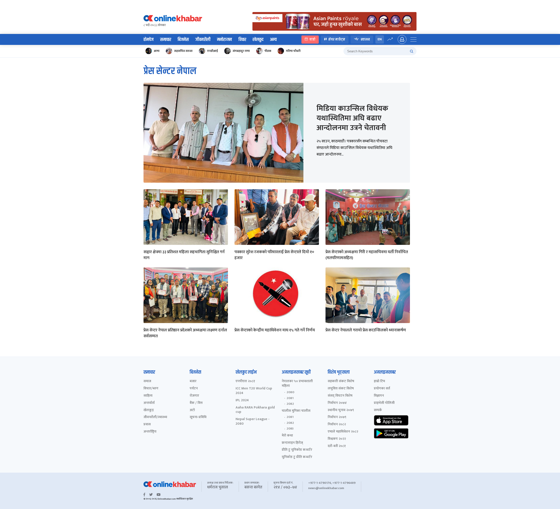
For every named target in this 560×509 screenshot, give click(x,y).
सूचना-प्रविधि (198, 417)
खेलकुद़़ (149, 410)
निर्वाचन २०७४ (337, 403)
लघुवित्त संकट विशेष (341, 388)
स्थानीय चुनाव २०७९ (341, 410)
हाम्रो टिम (379, 381)
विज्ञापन (379, 396)
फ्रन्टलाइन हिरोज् (292, 443)
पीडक (267, 50)
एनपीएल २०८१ (245, 381)
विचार (242, 39)
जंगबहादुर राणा (241, 50)
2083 (290, 428)
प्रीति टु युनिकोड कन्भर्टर (297, 450)
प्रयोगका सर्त (382, 388)
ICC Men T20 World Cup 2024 (254, 391)
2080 (290, 392)
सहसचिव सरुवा (183, 50)
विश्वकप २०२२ (337, 439)
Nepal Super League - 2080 (253, 421)
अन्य (273, 39)
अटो (192, 410)
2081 (290, 398)
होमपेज (149, 39)
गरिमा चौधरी (293, 50)
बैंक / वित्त (196, 403)
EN (380, 39)
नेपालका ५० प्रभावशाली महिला (297, 383)
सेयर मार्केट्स (336, 39)
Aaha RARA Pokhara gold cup (255, 410)
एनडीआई (212, 50)
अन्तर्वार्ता (149, 403)
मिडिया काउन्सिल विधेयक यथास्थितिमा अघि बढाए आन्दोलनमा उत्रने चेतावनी (352, 118)
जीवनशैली (202, 39)
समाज (147, 381)
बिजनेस (183, 39)
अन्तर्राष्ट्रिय (150, 431)
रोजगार (194, 396)
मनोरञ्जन (224, 39)
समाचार (165, 39)
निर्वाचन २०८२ (337, 424)
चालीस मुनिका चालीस (296, 411)
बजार (193, 381)
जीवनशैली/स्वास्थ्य (155, 417)
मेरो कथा (287, 435)
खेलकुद (258, 39)
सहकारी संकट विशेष (341, 381)
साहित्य (148, 396)
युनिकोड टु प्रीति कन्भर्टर (297, 457)
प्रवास (147, 424)
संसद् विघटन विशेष (340, 396)
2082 (290, 404)
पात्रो (312, 39)
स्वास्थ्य (365, 39)
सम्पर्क (378, 410)
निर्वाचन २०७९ (337, 417)
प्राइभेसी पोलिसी (384, 403)
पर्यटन (194, 388)
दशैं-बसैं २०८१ (337, 446)
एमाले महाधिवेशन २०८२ (343, 431)
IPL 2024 (242, 400)
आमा (156, 50)
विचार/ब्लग (151, 388)
